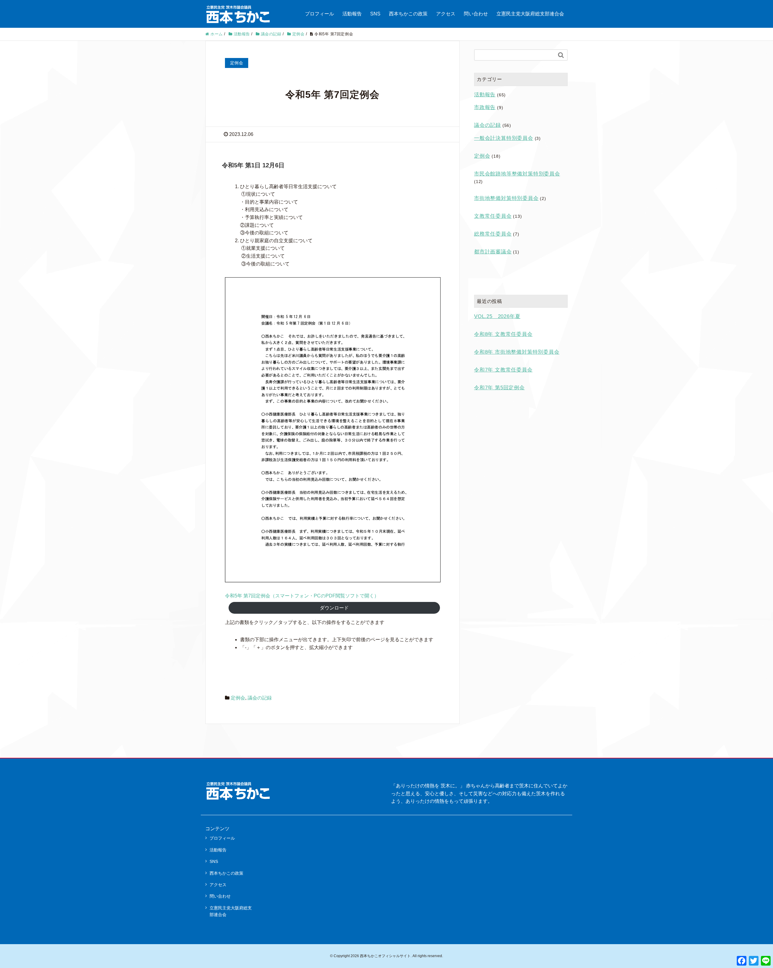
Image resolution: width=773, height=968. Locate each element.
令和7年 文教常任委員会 (503, 370)
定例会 (238, 697)
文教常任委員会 (493, 216)
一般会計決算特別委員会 (503, 138)
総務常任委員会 (493, 234)
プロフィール (319, 13)
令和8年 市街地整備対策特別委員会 (517, 352)
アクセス (445, 13)
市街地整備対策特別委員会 (506, 198)
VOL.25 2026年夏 (497, 316)
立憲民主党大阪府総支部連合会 (530, 13)
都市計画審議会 (493, 252)
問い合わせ (476, 13)
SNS (375, 13)
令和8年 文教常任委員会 (503, 334)
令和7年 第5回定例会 (499, 388)
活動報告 (352, 13)
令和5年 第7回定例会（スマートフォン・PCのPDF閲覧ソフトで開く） (302, 595)
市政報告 (485, 107)
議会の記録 (260, 697)
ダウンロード (334, 607)
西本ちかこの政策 (408, 13)
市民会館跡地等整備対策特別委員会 (517, 174)
